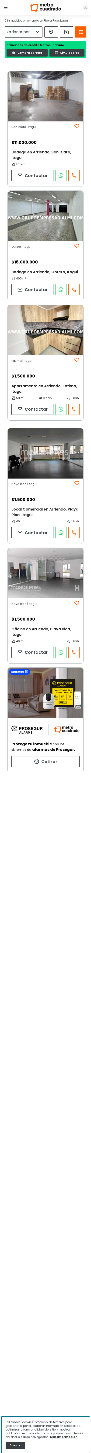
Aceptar (15, 1445)
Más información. (64, 1437)
